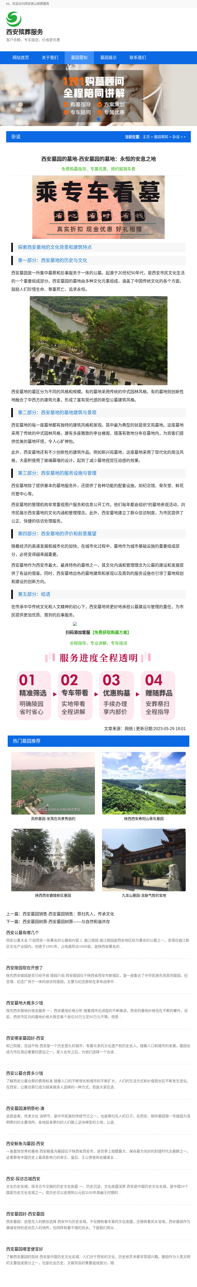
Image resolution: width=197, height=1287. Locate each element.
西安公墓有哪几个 (22, 933)
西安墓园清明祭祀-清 (25, 1108)
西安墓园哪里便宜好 (24, 1249)
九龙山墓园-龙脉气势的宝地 (144, 895)
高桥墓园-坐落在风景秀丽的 (53, 819)
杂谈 (176, 137)
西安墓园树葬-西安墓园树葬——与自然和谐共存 (66, 922)
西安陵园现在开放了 (24, 968)
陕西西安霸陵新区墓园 (53, 895)
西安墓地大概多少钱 (24, 1003)
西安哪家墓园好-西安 (25, 1038)
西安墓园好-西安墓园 (25, 1214)
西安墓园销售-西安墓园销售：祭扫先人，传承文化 (68, 914)
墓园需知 (161, 137)
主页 (146, 137)
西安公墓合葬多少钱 (24, 1073)
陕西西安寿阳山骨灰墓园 (144, 819)
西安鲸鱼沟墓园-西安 (25, 1143)
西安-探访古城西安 (23, 1179)
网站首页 (21, 57)
